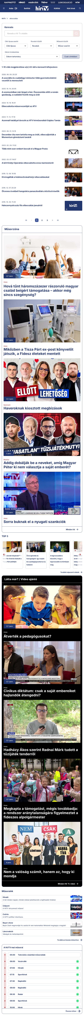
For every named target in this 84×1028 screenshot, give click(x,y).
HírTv (4, 18)
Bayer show (8, 923)
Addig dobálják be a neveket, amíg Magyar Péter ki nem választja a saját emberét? (40, 465)
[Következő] (52, 220)
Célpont (6, 906)
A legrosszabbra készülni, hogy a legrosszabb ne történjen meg (59, 560)
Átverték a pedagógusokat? (27, 636)
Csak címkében (70, 56)
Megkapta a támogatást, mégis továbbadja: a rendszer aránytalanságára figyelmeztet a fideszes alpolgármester (41, 812)
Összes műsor (71, 1011)
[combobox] (14, 46)
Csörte (6, 914)
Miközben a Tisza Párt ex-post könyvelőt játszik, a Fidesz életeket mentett (38, 351)
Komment (7, 405)
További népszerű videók (69, 572)
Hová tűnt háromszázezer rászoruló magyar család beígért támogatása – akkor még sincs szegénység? (41, 290)
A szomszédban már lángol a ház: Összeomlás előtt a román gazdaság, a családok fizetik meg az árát (30, 93)
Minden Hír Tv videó (66, 884)
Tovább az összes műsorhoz (68, 940)
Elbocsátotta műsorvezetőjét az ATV (19, 106)
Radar (20, 994)
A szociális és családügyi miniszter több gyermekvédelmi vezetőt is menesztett (29, 79)
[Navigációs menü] (4, 8)
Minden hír (70, 529)
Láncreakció (8, 931)
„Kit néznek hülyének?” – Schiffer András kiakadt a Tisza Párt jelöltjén (12, 559)
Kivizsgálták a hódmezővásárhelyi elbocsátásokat (25, 177)
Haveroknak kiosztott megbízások (33, 408)
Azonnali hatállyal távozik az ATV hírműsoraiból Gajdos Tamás (31, 120)
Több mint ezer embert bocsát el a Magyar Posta (25, 149)
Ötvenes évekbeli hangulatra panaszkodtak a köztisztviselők (30, 191)
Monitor (6, 460)
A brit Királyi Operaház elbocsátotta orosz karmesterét (28, 163)
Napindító (22, 981)
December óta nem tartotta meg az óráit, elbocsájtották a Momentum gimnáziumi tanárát (29, 135)
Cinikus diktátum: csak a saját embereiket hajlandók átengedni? (39, 693)
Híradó (5, 897)
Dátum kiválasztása (12, 52)
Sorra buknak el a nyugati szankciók (35, 522)
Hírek (5, 282)
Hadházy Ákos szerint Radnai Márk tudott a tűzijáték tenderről (41, 752)
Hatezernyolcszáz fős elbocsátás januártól (22, 205)
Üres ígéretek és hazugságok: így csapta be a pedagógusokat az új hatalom (36, 560)
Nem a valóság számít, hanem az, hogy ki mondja (39, 874)
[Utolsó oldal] (58, 220)
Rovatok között (36, 41)
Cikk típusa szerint (11, 41)
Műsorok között (62, 41)
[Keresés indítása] (76, 33)
